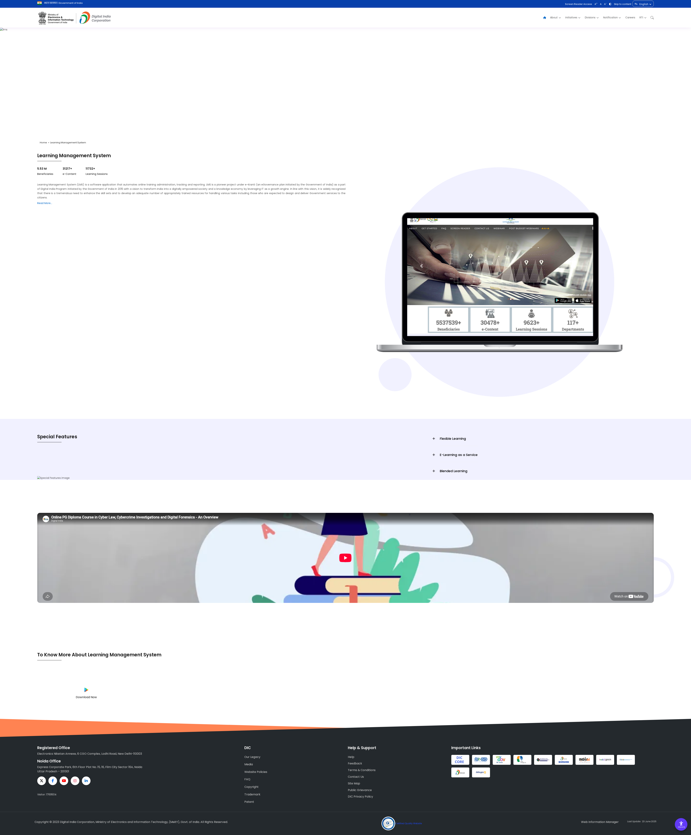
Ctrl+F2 (681, 827)
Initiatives (571, 17)
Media (248, 764)
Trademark (252, 794)
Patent (249, 802)
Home (43, 142)
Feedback (355, 763)
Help (351, 757)
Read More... (44, 203)
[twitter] (41, 780)
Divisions (590, 17)
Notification (610, 17)
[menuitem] (555, 17)
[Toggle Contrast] (610, 4)
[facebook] (52, 780)
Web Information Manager (600, 822)
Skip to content (622, 4)
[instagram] (75, 780)
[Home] (544, 18)
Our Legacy (252, 757)
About (554, 17)
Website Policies (255, 772)
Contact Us (356, 777)
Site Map (354, 783)
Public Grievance (360, 790)
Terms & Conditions (362, 770)
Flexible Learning (453, 438)
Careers (630, 17)
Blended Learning (453, 471)
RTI (641, 17)
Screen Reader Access (578, 4)
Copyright (251, 787)
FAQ (247, 779)
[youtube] (64, 780)
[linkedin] (86, 780)
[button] (651, 17)
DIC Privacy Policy (360, 796)
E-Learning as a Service (459, 455)
